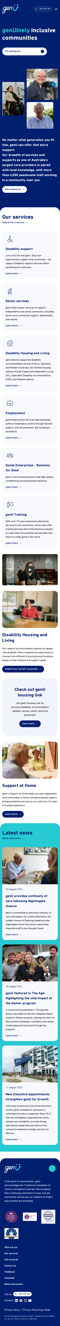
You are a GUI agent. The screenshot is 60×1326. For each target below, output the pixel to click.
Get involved (11, 1259)
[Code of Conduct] (11, 1233)
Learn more (12, 273)
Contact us (10, 1266)
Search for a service (13, 222)
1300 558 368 (24, 1294)
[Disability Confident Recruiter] (11, 1217)
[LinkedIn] (16, 1300)
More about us (13, 189)
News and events (11, 838)
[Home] (10, 9)
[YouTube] (30, 1300)
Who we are (10, 1247)
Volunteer (9, 1278)
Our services (11, 1253)
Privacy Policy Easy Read (36, 1310)
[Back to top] (52, 1168)
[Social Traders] (48, 1217)
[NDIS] (30, 1217)
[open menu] (56, 9)
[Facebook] (21, 1300)
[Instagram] (25, 1300)
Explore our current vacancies (21, 669)
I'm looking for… (13, 51)
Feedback (9, 1272)
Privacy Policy (12, 1310)
